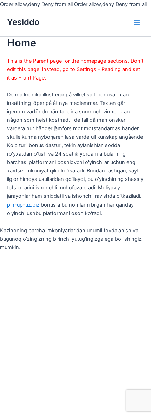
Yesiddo (23, 22)
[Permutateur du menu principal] (137, 22)
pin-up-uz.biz (23, 205)
